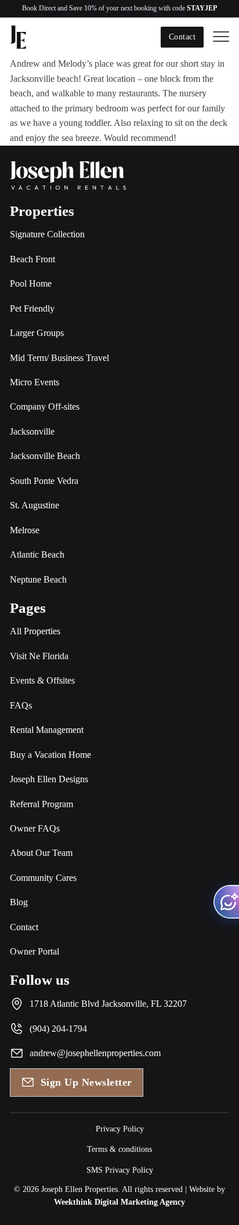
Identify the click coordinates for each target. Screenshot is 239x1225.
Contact (182, 36)
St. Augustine (34, 505)
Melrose (24, 530)
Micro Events (34, 382)
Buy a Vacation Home (50, 755)
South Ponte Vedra (44, 481)
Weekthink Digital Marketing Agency (119, 1202)
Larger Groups (37, 333)
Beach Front (32, 259)
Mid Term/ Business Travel (59, 358)
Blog (19, 902)
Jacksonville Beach (45, 456)
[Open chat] (226, 902)
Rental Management (47, 730)
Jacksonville (32, 431)
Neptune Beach (38, 579)
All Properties (35, 631)
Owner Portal (34, 951)
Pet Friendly (32, 308)
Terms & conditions (119, 1149)
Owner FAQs (35, 828)
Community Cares (43, 878)
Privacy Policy (120, 1129)
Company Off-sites (44, 406)
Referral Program (41, 804)
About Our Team (41, 853)
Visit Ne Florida (39, 656)
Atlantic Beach (37, 554)
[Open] (221, 37)
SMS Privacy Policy (119, 1170)
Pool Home (31, 283)
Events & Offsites (42, 680)
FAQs (21, 705)
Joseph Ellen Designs (49, 779)
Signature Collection (47, 234)
